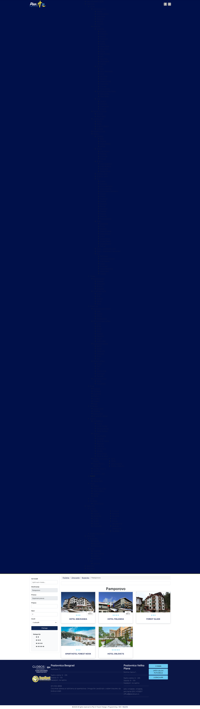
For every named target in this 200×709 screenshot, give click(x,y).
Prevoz (33, 595)
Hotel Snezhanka (78, 619)
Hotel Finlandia (116, 619)
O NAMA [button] (158, 666)
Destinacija (35, 587)
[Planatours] (37, 4)
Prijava (33, 603)
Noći (33, 611)
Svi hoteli (34, 579)
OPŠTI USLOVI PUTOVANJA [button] (158, 672)
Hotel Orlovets (116, 654)
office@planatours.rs (131, 694)
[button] (92, 476)
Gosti (33, 619)
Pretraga (45, 628)
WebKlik (125, 707)
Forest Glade (153, 619)
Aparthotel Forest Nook (78, 654)
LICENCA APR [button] (158, 677)
